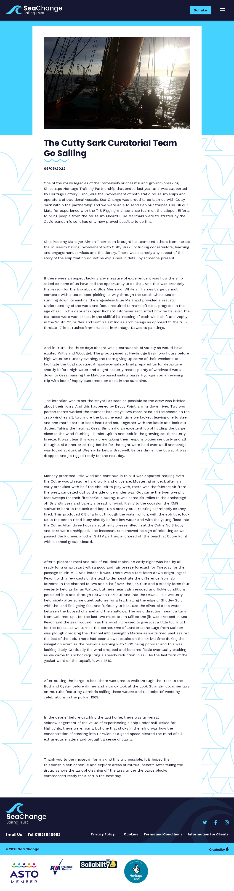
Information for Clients (208, 834)
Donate (200, 10)
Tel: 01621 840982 (44, 834)
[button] (222, 10)
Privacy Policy (103, 834)
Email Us (13, 834)
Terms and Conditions (163, 834)
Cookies (131, 834)
